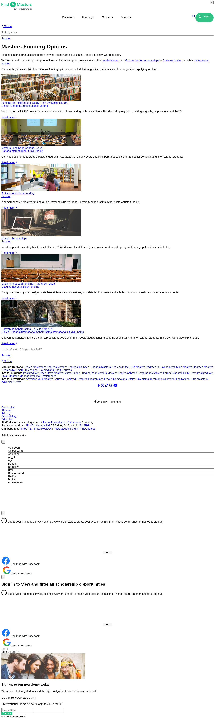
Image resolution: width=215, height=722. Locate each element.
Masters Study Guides (67, 373)
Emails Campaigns (115, 379)
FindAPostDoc (43, 428)
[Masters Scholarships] (41, 235)
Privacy (5, 413)
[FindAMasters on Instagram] (110, 385)
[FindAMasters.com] (16, 8)
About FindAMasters (195, 379)
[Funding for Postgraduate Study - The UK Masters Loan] (41, 99)
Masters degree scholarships (142, 60)
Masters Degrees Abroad (122, 373)
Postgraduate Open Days (38, 373)
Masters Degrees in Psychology (155, 367)
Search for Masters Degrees (40, 367)
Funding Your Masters (94, 373)
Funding (6, 38)
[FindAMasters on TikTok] (106, 385)
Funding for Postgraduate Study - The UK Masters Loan (34, 102)
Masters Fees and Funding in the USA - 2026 (28, 283)
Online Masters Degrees (188, 367)
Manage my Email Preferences (38, 376)
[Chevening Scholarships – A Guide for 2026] (41, 325)
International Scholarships (36, 332)
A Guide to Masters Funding (17, 193)
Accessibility (8, 416)
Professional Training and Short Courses (47, 370)
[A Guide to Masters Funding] (41, 190)
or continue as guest (13, 716)
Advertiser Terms (11, 382)
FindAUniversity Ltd (38, 425)
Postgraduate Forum (66, 428)
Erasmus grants (172, 60)
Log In (15, 651)
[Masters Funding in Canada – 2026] (41, 145)
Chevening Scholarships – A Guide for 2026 (27, 328)
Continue (7, 713)
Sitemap (6, 410)
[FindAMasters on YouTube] (115, 385)
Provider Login (174, 379)
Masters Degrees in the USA (118, 367)
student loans (111, 60)
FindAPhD (25, 428)
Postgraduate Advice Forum (154, 373)
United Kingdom (11, 105)
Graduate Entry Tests (183, 373)
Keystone (75, 422)
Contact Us (8, 407)
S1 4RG (84, 425)
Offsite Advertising (138, 379)
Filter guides (9, 32)
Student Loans (29, 105)
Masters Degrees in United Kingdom (79, 367)
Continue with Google (21, 573)
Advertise (7, 419)
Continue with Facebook (25, 564)
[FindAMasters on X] (102, 385)
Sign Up (6, 651)
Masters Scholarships (14, 238)
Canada (6, 151)
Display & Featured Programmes (83, 379)
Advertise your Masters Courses (45, 379)
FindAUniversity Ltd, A (56, 422)
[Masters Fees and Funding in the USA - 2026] (41, 280)
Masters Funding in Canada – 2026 (22, 148)
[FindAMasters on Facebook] (99, 385)
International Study (22, 151)
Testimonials (157, 379)
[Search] (193, 16)
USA (4, 286)
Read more (8, 117)
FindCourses (87, 428)
